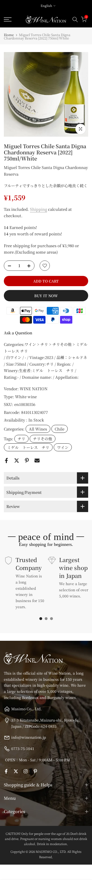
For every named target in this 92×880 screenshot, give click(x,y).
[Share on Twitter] (16, 460)
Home (9, 34)
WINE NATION (34, 388)
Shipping (38, 209)
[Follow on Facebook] (6, 771)
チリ (21, 438)
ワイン (62, 447)
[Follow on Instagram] (25, 771)
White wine (26, 396)
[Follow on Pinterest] (35, 771)
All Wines (38, 429)
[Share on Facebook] (6, 460)
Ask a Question (18, 332)
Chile (59, 429)
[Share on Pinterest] (26, 460)
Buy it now (46, 295)
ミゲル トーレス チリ (28, 447)
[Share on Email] (37, 460)
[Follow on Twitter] (16, 771)
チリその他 (42, 438)
